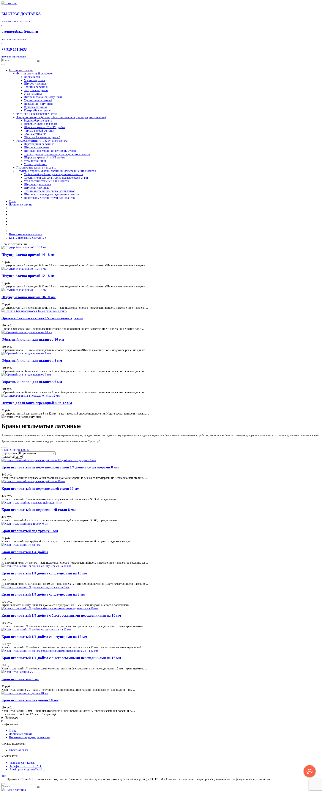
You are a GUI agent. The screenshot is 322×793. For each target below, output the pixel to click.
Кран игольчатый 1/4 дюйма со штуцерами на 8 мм (43, 594)
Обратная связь (18, 750)
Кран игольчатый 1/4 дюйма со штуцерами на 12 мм (44, 637)
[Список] (2, 447)
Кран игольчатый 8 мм (20, 679)
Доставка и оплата (20, 734)
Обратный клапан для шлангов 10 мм (32, 339)
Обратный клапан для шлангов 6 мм (31, 382)
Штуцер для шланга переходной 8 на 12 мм (36, 403)
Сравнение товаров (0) (15, 449)
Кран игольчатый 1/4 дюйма (24, 552)
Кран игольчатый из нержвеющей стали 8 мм (38, 510)
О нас (12, 730)
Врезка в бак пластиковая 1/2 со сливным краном (42, 318)
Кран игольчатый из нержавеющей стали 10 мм (40, 488)
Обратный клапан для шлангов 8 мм (31, 360)
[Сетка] (6, 447)
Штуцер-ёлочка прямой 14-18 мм (28, 255)
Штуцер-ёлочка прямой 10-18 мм (28, 297)
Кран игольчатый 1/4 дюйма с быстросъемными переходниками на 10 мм (61, 615)
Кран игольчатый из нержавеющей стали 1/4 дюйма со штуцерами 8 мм (60, 467)
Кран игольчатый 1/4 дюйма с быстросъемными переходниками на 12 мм (61, 658)
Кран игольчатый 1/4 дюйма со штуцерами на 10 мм (44, 573)
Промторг (11, 717)
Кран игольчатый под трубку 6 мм (29, 531)
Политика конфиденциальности (29, 737)
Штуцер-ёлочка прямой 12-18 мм (28, 276)
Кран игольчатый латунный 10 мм (30, 700)
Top (3, 775)
